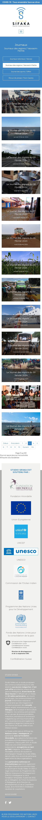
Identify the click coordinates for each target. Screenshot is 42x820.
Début (5, 443)
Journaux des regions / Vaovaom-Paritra (21, 65)
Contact (32, 817)
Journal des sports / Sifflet (21, 72)
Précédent (15, 443)
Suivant (26, 447)
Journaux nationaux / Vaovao (21, 59)
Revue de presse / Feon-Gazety (21, 78)
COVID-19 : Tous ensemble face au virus (21, 2)
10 (19, 447)
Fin (32, 447)
